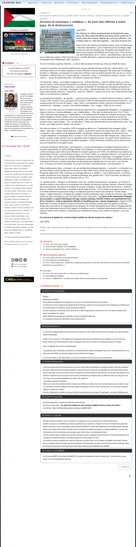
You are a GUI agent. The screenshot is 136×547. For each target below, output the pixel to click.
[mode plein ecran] (86, 9)
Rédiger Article (109, 3)
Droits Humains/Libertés (54, 255)
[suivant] (89, 9)
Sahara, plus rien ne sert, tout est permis (64, 258)
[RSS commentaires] (62, 286)
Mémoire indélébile (56, 276)
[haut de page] (130, 476)
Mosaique (46, 3)
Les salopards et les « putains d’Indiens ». (64, 249)
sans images (22, 264)
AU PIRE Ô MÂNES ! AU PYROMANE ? (63, 247)
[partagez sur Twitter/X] (16, 261)
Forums (60, 3)
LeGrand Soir (11, 2)
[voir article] (10, 112)
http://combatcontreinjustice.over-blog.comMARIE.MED (72, 408)
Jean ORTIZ (47, 242)
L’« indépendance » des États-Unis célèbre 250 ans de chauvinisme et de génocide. (79, 278)
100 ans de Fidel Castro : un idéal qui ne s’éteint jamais (69, 273)
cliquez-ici (27, 74)
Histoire (46, 271)
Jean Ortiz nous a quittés (59, 244)
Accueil (34, 3)
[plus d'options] (25, 261)
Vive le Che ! (10, 87)
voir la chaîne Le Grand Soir (19, 54)
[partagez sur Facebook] (12, 261)
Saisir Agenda (90, 3)
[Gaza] (19, 27)
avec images (23, 266)
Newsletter (128, 3)
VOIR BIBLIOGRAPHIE (20, 136)
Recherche (74, 3)
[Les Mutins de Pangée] (19, 282)
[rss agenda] (16, 63)
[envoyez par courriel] (20, 261)
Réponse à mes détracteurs (59, 260)
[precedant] (83, 9)
